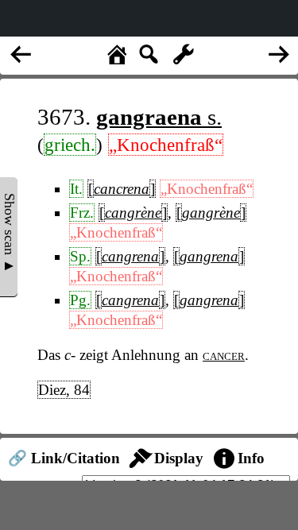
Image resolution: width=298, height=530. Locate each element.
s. (159, 117)
